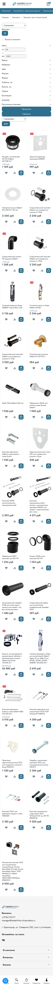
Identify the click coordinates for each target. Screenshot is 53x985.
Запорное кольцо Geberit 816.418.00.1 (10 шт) (12, 208)
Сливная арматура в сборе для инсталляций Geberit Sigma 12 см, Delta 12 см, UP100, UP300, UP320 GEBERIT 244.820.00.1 (40, 658)
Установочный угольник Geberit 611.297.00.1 (39, 355)
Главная (5, 17)
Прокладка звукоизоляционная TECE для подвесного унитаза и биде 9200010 (12, 763)
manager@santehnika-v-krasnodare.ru (18, 920)
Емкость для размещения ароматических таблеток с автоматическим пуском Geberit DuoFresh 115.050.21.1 (12, 658)
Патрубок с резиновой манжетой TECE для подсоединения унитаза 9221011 (39, 763)
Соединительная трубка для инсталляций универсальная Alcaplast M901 (39, 606)
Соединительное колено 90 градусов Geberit (11, 257)
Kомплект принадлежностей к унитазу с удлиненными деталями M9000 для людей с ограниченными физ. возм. (39, 506)
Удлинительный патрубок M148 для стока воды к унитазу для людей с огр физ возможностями (12, 606)
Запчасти (16, 17)
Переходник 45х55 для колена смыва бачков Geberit (39, 405)
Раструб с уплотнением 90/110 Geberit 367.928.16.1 (11, 158)
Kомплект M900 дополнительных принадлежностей (9, 502)
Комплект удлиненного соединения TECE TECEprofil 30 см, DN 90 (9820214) (39, 814)
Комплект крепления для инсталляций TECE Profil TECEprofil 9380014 (39, 711)
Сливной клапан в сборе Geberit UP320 (39, 306)
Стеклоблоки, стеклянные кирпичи (27, 11)
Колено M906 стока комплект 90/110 (37, 557)
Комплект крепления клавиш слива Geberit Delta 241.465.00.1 (12, 711)
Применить (26, 109)
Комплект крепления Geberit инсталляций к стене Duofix (10, 454)
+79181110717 (8, 917)
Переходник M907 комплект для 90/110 (10, 557)
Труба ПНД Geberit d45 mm (12, 403)
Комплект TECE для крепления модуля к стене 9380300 (12, 813)
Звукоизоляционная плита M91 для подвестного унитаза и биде (40, 454)
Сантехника (6, 11)
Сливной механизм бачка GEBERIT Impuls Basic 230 (12, 306)
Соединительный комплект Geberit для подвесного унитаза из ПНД (40, 209)
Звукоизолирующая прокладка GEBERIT (37, 157)
